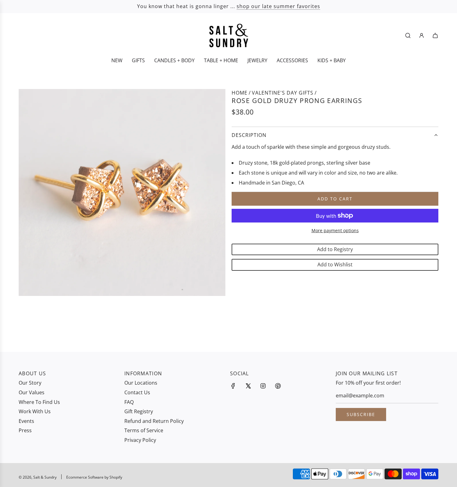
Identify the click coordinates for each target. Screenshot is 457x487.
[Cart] (435, 35)
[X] (248, 386)
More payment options (335, 230)
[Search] (408, 35)
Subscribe (361, 414)
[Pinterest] (278, 386)
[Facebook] (233, 386)
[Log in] (421, 35)
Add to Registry (335, 249)
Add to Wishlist (335, 264)
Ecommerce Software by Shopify (94, 477)
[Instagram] (263, 386)
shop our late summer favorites (278, 6)
